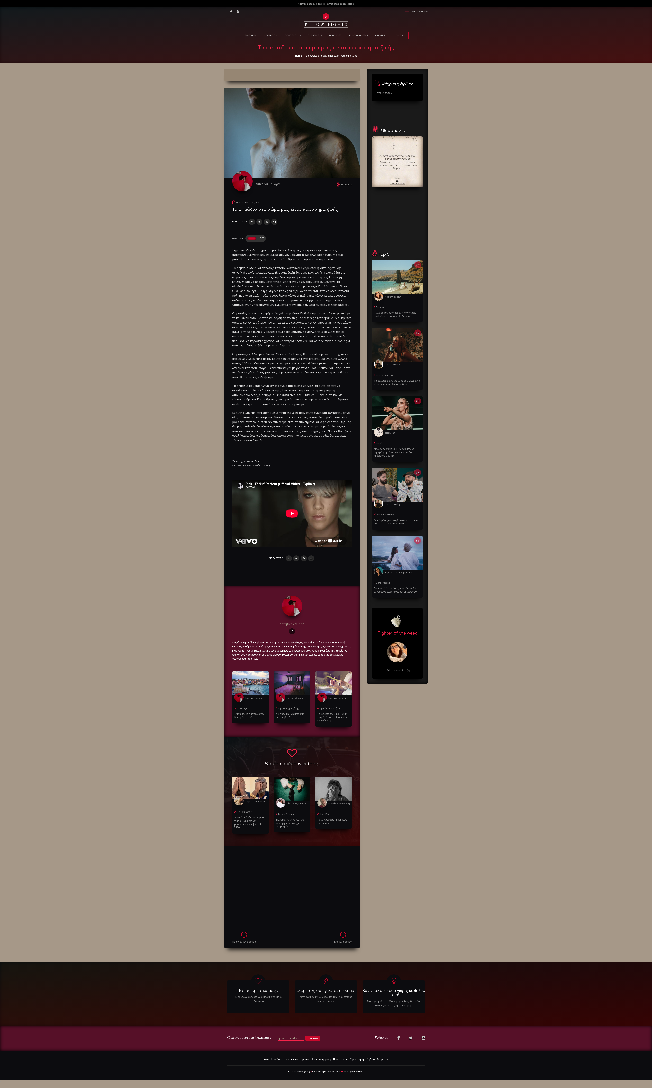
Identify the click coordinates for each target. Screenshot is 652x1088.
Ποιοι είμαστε (340, 1059)
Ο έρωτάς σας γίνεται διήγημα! (325, 991)
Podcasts (335, 35)
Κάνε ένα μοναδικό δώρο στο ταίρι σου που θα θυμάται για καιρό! (326, 999)
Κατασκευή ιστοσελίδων (325, 1071)
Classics (314, 35)
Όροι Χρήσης (357, 1059)
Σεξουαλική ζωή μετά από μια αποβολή (290, 715)
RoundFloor (357, 1071)
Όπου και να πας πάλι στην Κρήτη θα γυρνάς (249, 715)
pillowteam (390, 432)
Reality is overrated (385, 514)
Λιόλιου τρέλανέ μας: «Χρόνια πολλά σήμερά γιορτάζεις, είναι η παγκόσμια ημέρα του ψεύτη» (394, 452)
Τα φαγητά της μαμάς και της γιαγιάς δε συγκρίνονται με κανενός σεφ (332, 717)
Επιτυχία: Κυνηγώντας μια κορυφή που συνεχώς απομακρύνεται (290, 823)
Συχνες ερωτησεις (418, 11)
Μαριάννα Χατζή (393, 296)
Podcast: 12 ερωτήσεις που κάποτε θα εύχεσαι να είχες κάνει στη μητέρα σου (395, 590)
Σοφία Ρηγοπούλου (255, 801)
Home (298, 55)
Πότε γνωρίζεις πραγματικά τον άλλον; (332, 821)
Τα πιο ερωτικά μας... (258, 991)
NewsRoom (271, 35)
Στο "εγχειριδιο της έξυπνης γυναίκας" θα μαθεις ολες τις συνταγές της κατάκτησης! (394, 1003)
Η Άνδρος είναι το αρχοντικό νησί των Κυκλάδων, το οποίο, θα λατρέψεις (395, 314)
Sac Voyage (241, 708)
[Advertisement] (292, 890)
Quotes (380, 35)
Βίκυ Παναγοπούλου (297, 803)
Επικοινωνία (291, 1059)
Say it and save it (244, 811)
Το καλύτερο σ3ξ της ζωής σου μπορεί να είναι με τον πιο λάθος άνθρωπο (397, 382)
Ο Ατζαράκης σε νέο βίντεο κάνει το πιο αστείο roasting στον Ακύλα (396, 522)
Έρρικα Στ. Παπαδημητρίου (398, 572)
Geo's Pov (324, 814)
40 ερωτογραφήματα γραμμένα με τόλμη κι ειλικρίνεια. (258, 999)
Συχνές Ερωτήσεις (273, 1059)
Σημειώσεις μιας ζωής (247, 202)
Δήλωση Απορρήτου (378, 1059)
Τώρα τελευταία (286, 814)
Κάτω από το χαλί (384, 375)
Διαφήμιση (325, 1059)
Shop (399, 35)
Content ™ (292, 35)
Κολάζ (379, 443)
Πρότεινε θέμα (309, 1059)
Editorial (251, 35)
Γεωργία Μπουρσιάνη (339, 803)
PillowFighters (358, 35)
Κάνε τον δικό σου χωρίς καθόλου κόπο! (394, 993)
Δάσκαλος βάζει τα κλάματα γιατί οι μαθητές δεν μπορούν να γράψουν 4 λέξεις (249, 822)
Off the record (383, 582)
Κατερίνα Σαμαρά (267, 184)
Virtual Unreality (392, 364)
